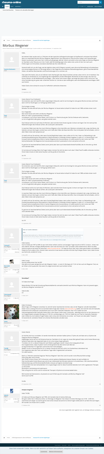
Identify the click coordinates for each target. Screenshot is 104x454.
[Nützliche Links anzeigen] (99, 40)
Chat (12, 6)
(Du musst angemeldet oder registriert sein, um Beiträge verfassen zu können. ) (80, 410)
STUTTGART (16, 402)
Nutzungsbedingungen (78, 445)
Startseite (58, 445)
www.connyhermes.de (54, 248)
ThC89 (6, 348)
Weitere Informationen (55, 451)
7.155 (18, 326)
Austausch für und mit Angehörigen (24, 48)
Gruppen (17, 6)
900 (18, 271)
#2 (100, 158)
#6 (100, 295)
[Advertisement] (52, 24)
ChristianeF (7, 294)
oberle (6, 395)
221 (18, 400)
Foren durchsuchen (8, 10)
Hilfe (69, 445)
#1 (100, 92)
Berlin (18, 272)
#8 (100, 384)
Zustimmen (44, 451)
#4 (100, 255)
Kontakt (64, 445)
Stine (5, 321)
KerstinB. (7, 266)
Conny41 (7, 245)
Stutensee (17, 252)
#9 (100, 405)
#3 (100, 223)
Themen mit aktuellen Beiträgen (24, 10)
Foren (7, 6)
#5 (100, 269)
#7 (100, 320)
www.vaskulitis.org (70, 309)
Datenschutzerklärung (92, 445)
